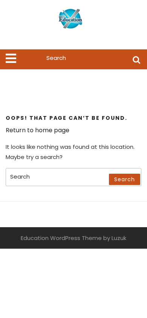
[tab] (11, 58)
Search (136, 59)
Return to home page (37, 130)
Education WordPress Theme (61, 238)
